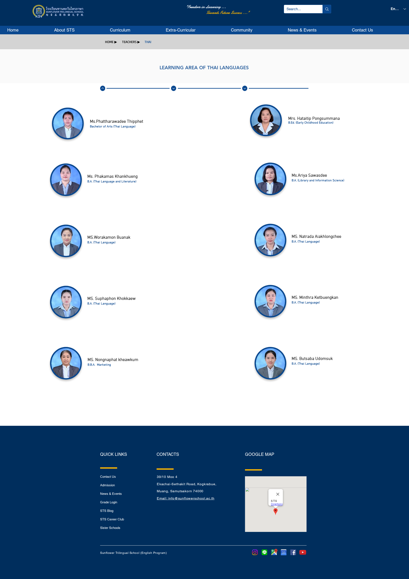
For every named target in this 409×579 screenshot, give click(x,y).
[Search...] (327, 9)
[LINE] (264, 552)
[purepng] (283, 552)
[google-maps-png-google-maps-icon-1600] (274, 552)
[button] (79, 30)
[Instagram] (255, 552)
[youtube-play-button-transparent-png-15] (303, 552)
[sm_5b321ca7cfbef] (293, 552)
